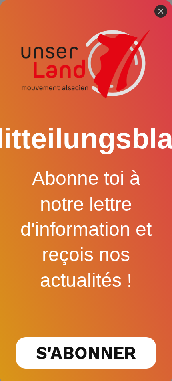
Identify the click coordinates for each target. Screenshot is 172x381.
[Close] (160, 11)
